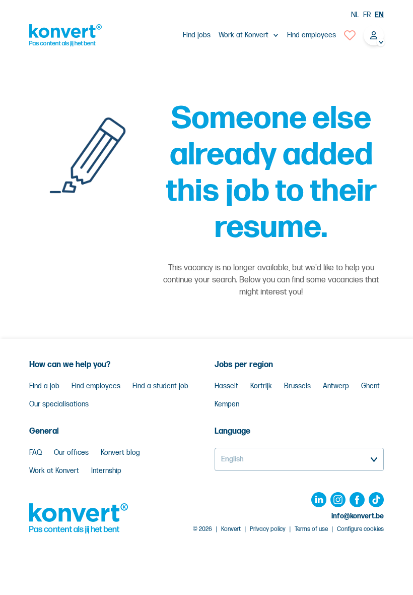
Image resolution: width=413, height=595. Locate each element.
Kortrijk (261, 386)
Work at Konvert (54, 470)
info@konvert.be (357, 516)
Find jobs (197, 35)
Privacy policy (268, 529)
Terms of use (311, 529)
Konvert (231, 529)
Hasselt (226, 386)
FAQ (35, 452)
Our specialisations (59, 404)
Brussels (297, 386)
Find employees (311, 35)
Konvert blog (120, 452)
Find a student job (160, 386)
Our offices (71, 452)
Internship (106, 470)
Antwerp (336, 386)
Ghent (370, 386)
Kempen (227, 404)
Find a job (44, 386)
